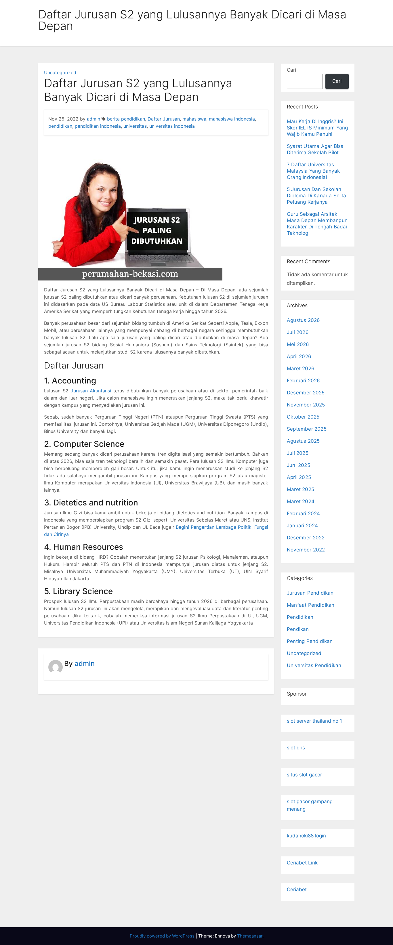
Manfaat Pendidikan (311, 605)
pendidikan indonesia (98, 126)
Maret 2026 (300, 368)
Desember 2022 (306, 538)
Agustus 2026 (303, 320)
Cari (291, 70)
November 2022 (306, 550)
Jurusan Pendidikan (310, 593)
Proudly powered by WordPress (163, 936)
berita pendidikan (126, 119)
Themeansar (249, 936)
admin (93, 119)
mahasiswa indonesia (232, 119)
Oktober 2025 (303, 417)
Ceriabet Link (302, 863)
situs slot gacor (304, 775)
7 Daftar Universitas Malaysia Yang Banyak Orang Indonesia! (313, 171)
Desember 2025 (306, 393)
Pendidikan (300, 617)
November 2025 (306, 405)
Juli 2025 (297, 453)
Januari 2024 (302, 525)
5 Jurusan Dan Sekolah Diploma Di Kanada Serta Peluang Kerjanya (316, 195)
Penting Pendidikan (310, 641)
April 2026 (299, 356)
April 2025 (299, 477)
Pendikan (298, 629)
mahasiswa (194, 119)
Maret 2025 (300, 489)
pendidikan (60, 126)
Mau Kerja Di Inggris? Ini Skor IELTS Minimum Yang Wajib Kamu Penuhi (317, 128)
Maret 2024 (300, 501)
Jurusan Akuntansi (91, 391)
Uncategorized (60, 72)
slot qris (296, 748)
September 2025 (307, 429)
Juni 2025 (298, 465)
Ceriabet (297, 889)
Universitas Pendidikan (314, 665)
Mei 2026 (298, 344)
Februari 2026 (303, 380)
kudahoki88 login (306, 836)
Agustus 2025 (303, 441)
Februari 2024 (303, 513)
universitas (135, 126)
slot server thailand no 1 (314, 721)
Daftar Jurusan (164, 119)
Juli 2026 (298, 332)
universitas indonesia (172, 126)
